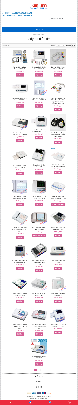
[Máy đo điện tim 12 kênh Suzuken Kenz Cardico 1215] (39, 322)
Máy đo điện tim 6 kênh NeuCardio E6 (58, 294)
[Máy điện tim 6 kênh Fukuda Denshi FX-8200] (19, 194)
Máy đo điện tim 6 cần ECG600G (58, 261)
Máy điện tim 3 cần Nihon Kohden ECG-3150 (19, 99)
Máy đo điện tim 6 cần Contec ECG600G (39, 68)
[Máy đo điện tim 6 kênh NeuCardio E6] (58, 291)
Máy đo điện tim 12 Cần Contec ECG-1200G (39, 197)
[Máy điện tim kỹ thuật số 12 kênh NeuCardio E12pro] (39, 258)
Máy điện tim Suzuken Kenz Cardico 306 (39, 228)
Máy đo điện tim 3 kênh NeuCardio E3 (39, 294)
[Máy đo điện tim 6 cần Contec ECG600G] (39, 65)
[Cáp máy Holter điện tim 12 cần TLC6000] (58, 65)
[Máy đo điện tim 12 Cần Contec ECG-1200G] (39, 194)
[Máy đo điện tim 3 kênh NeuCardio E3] (39, 291)
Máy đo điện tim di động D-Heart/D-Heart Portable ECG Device (58, 134)
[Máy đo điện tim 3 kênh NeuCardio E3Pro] (58, 225)
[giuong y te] (17, 16)
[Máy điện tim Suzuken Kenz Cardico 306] (39, 225)
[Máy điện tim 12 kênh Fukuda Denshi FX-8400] (58, 162)
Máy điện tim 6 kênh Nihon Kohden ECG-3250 (39, 130)
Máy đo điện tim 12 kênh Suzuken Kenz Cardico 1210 (19, 326)
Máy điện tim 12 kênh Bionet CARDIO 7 (19, 166)
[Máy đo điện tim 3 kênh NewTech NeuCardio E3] (19, 130)
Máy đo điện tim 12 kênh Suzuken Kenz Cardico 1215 (39, 326)
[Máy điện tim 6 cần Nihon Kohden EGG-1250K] (58, 322)
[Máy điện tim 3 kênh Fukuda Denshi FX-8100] (39, 96)
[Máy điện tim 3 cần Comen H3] (39, 162)
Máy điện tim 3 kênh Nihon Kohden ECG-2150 (58, 197)
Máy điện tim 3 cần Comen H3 (39, 166)
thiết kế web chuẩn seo (45, 396)
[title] (11, 402)
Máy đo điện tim (42, 34)
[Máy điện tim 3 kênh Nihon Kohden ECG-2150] (58, 194)
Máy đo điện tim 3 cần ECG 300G (39, 357)
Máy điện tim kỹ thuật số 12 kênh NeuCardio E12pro (39, 262)
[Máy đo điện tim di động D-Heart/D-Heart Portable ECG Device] (58, 130)
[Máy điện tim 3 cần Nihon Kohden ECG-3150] (19, 96)
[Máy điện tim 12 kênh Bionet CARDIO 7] (19, 163)
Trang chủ (34, 34)
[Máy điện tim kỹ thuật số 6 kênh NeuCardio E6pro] (19, 258)
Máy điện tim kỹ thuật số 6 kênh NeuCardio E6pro (19, 261)
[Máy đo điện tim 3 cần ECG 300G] (39, 354)
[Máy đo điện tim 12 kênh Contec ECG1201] (19, 291)
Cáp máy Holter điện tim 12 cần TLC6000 (58, 68)
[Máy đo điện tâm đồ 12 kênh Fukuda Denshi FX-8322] (19, 225)
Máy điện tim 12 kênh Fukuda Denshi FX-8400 (58, 165)
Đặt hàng (20, 75)
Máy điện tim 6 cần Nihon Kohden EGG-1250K (58, 325)
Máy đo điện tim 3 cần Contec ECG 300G (19, 68)
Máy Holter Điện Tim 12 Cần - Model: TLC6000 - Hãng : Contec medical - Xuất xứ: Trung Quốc (58, 100)
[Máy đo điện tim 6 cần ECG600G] (58, 258)
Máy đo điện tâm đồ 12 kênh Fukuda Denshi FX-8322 (19, 229)
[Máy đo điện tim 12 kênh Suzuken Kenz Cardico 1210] (19, 322)
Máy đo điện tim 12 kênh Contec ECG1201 (19, 294)
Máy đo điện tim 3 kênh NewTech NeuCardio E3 (20, 133)
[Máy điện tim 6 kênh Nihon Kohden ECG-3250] (39, 127)
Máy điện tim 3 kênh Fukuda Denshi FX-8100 (39, 99)
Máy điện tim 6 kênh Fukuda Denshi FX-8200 (20, 197)
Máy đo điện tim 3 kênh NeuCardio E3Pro (58, 228)
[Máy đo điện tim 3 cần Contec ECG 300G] (19, 65)
